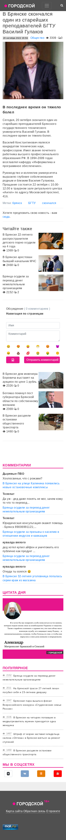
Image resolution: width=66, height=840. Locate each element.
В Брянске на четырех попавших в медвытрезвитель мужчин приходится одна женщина (29, 721)
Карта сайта (14, 811)
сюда (6, 216)
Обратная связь (34, 811)
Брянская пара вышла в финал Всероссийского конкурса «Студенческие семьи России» (32, 704)
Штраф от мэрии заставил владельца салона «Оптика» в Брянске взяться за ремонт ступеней (31, 738)
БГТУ (32, 203)
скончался (49, 203)
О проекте (53, 811)
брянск (17, 203)
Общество (37, 37)
